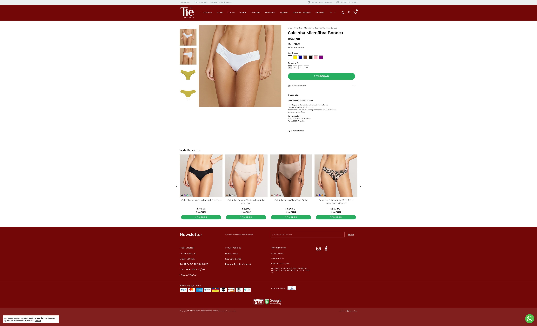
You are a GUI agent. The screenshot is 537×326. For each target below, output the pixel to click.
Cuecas (231, 12)
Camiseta (255, 12)
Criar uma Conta (200, 2)
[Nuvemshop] (348, 311)
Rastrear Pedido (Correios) (221, 2)
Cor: (293, 53)
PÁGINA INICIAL (188, 253)
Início (290, 28)
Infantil (242, 12)
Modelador (270, 12)
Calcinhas (207, 12)
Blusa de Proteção (302, 12)
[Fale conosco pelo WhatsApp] (529, 318)
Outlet (332, 12)
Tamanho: (293, 63)
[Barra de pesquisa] (343, 13)
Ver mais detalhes (297, 47)
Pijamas (284, 12)
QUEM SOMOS (187, 259)
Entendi (38, 321)
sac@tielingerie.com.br (280, 263)
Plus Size (319, 12)
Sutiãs (220, 12)
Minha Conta (185, 2)
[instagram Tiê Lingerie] (318, 248)
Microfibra (308, 28)
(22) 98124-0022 (277, 258)
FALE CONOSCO (188, 275)
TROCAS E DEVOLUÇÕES (192, 269)
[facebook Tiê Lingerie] (326, 248)
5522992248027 (277, 253)
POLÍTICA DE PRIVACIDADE (194, 264)
